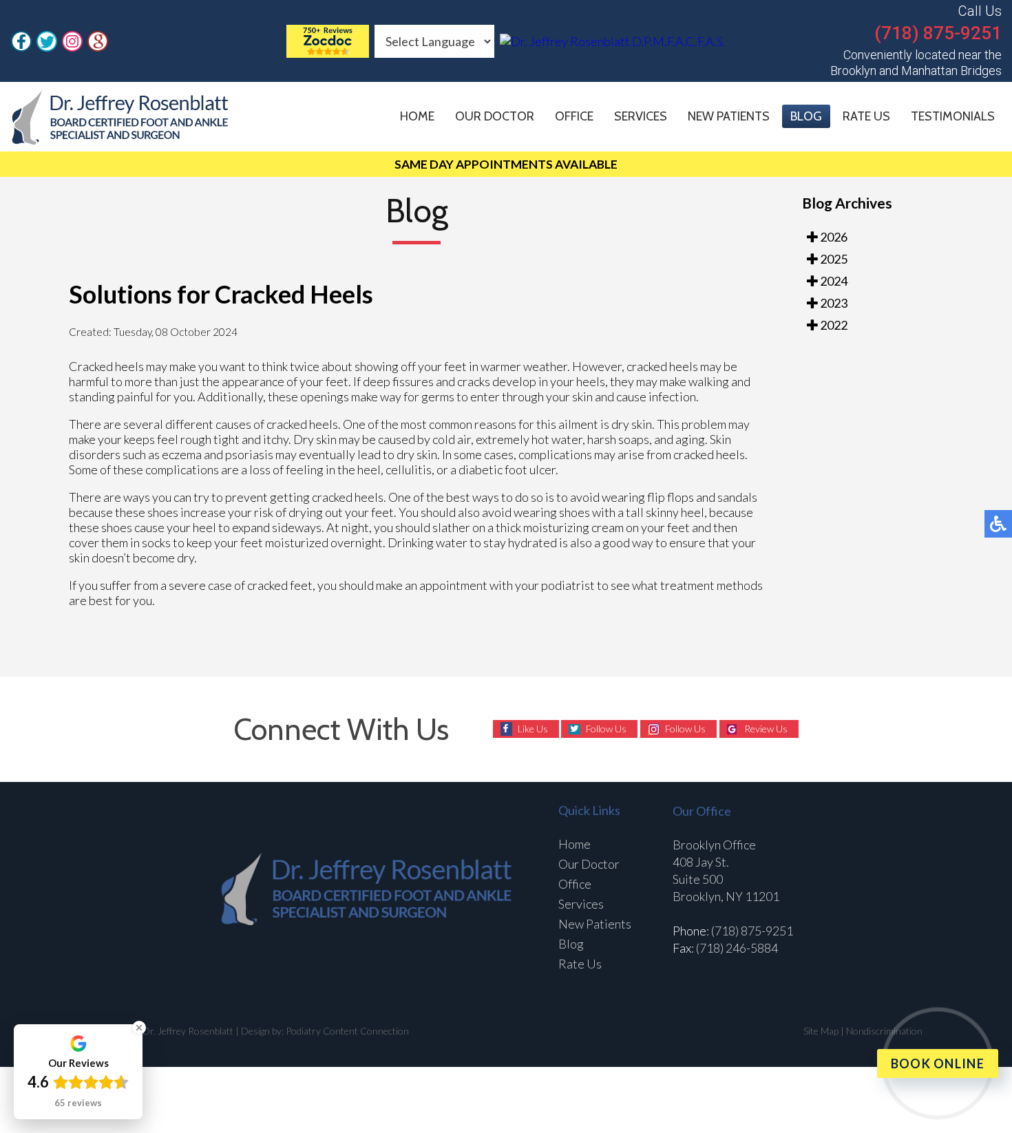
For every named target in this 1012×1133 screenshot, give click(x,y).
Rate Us (866, 116)
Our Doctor (494, 116)
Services (640, 116)
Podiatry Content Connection (347, 1031)
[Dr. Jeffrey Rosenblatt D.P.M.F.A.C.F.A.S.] (327, 53)
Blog (806, 116)
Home (417, 116)
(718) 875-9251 (938, 33)
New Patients (729, 116)
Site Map (821, 1031)
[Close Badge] (139, 1028)
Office (574, 116)
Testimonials (953, 116)
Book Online (937, 1063)
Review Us (766, 728)
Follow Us (606, 728)
